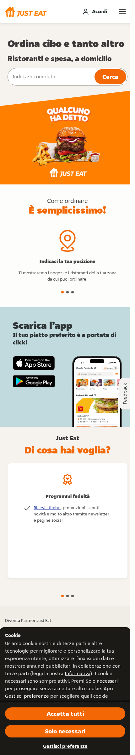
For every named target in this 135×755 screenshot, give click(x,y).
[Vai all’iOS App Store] (34, 363)
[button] (26, 12)
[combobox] (50, 76)
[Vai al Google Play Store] (34, 381)
